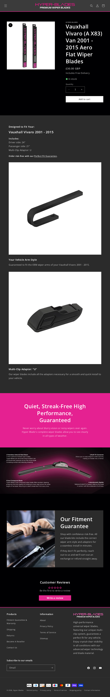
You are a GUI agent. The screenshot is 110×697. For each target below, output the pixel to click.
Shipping (11, 629)
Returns (10, 635)
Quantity (69, 84)
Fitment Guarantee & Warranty (17, 622)
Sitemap (44, 638)
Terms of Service (48, 632)
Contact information (92, 690)
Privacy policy (45, 690)
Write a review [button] (55, 598)
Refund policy (32, 690)
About (43, 620)
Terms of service (60, 690)
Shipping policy (75, 690)
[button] (6, 6)
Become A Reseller (16, 641)
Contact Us (12, 647)
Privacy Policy (46, 626)
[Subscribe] (52, 668)
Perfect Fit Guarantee (45, 156)
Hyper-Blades (18, 690)
